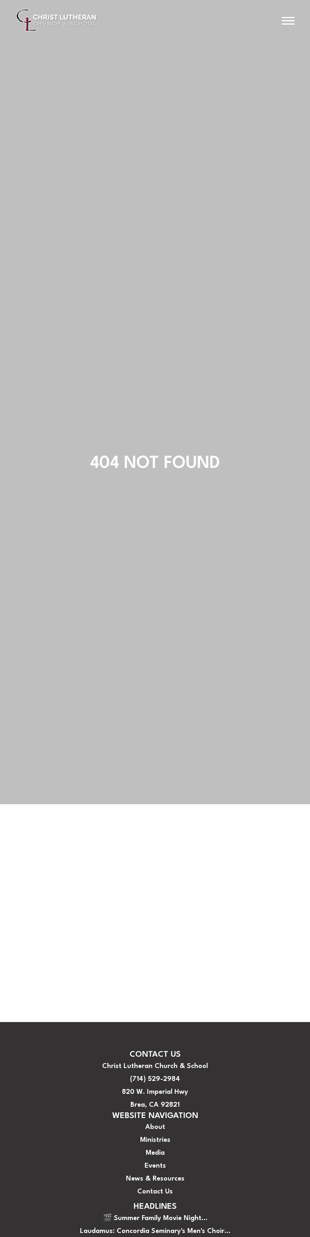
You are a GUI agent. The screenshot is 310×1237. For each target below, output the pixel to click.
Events (16, 970)
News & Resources (35, 983)
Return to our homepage (45, 918)
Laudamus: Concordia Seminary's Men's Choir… (155, 1231)
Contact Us (24, 996)
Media (15, 957)
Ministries (21, 944)
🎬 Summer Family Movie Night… (155, 1218)
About (16, 931)
